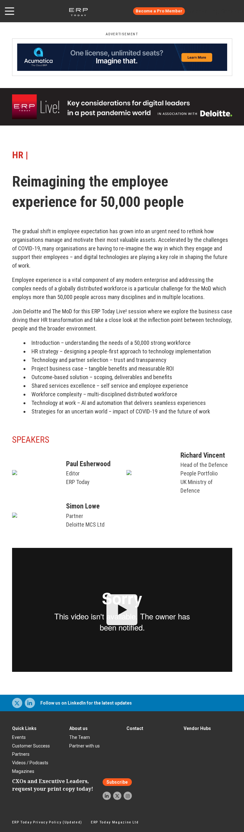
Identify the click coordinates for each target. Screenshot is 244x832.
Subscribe (117, 782)
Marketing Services (217, 11)
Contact (134, 728)
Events (19, 737)
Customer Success (31, 745)
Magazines (23, 771)
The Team (79, 737)
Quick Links (24, 728)
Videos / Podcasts (30, 762)
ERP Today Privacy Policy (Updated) (47, 822)
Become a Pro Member (159, 11)
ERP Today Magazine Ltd (115, 822)
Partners (21, 754)
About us (78, 728)
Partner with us (84, 745)
